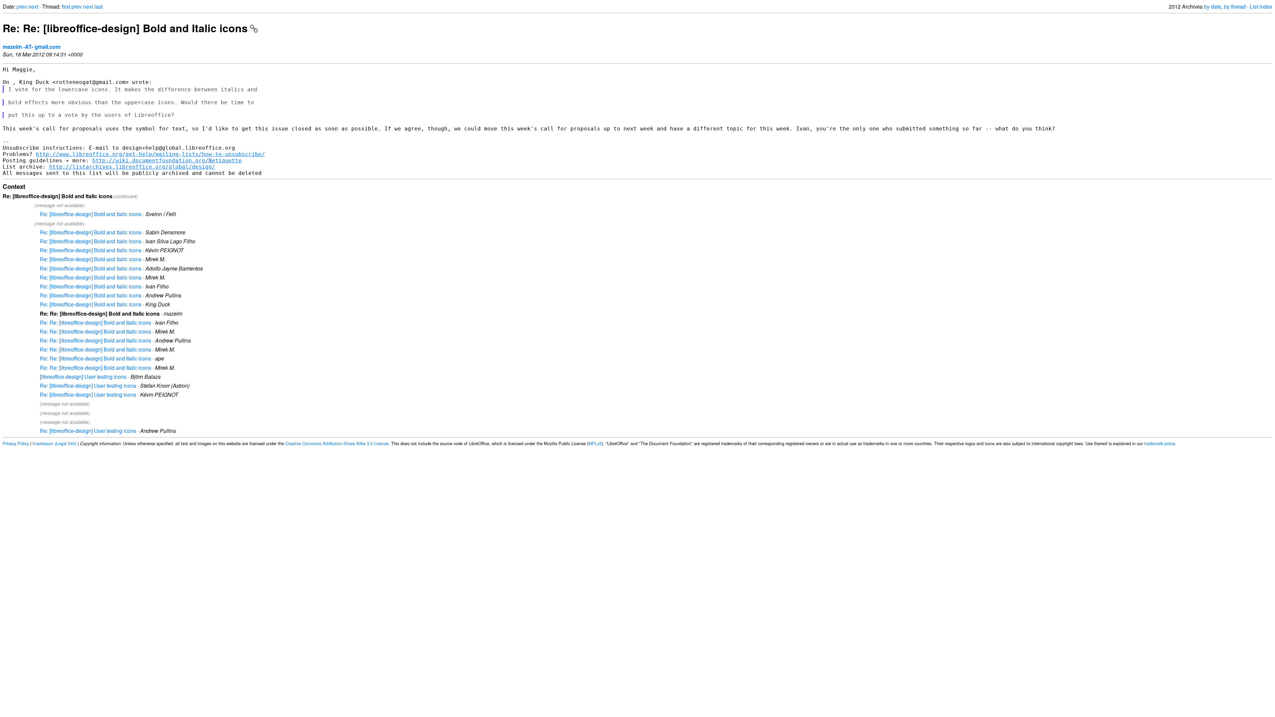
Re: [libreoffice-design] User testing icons (88, 385)
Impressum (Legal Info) (54, 443)
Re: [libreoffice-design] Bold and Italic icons (90, 214)
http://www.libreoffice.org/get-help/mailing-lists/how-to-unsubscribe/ (150, 154)
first (66, 6)
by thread (1235, 6)
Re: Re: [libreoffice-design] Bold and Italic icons (125, 28)
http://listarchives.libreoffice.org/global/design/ (132, 167)
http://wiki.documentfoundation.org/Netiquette (167, 160)
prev (22, 6)
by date (1212, 6)
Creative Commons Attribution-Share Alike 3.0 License (336, 443)
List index (1261, 6)
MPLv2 (595, 443)
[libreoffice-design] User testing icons (83, 376)
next (33, 6)
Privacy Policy (16, 443)
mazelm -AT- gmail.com (31, 46)
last (98, 6)
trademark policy (1159, 443)
